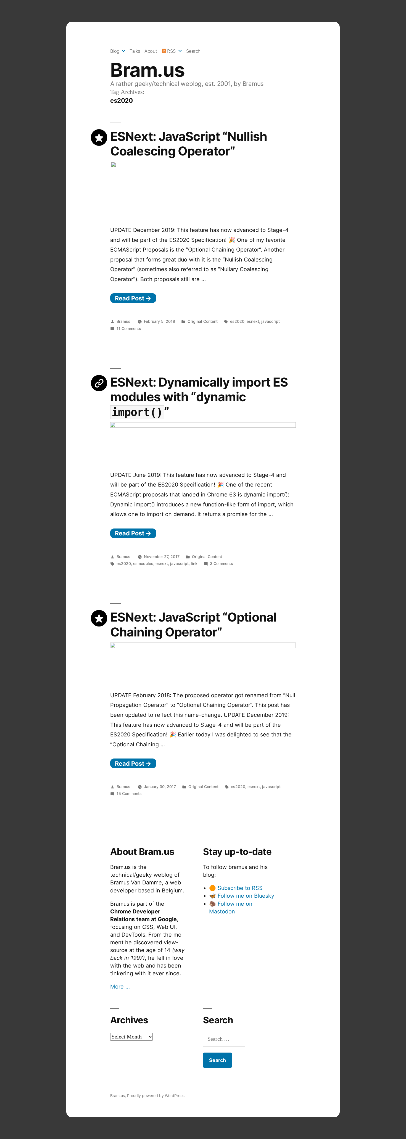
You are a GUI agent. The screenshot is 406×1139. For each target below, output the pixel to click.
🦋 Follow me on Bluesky (241, 895)
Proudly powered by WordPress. (156, 1095)
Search (193, 51)
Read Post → (133, 298)
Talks (135, 51)
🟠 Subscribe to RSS (236, 888)
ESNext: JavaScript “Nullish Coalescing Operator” (188, 143)
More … (120, 986)
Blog (114, 51)
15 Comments (129, 793)
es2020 (237, 321)
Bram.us (147, 69)
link (194, 563)
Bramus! (124, 321)
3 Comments (221, 563)
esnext (253, 321)
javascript (270, 321)
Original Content (203, 321)
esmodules (143, 563)
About (150, 51)
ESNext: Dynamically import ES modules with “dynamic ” (199, 397)
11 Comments (129, 328)
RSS (171, 51)
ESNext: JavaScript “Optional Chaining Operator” (193, 624)
